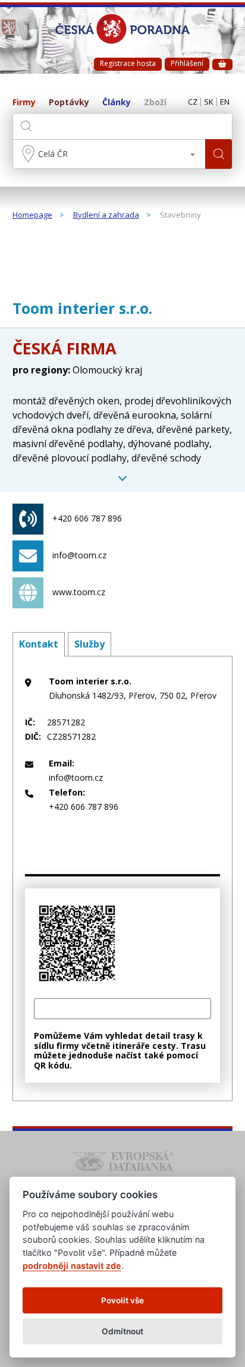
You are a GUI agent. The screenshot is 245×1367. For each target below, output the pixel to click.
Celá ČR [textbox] (53, 153)
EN (225, 102)
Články (116, 103)
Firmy (24, 103)
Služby (89, 643)
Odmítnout (122, 1331)
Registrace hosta (128, 63)
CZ (192, 102)
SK (208, 102)
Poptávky (69, 103)
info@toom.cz (79, 555)
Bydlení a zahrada (106, 215)
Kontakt (38, 643)
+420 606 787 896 (87, 518)
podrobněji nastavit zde (72, 1266)
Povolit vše (122, 1300)
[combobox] (109, 154)
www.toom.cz (78, 592)
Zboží (155, 103)
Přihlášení (187, 63)
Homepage (32, 215)
